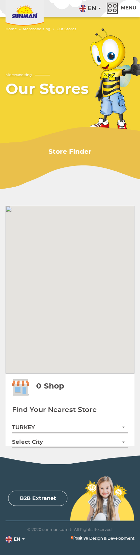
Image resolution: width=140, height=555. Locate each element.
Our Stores (67, 29)
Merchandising (36, 29)
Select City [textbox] (27, 442)
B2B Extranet (38, 498)
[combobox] (70, 427)
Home (11, 29)
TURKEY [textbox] (23, 427)
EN (92, 8)
